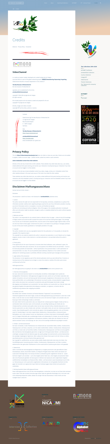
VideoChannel (16, 3)
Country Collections (86, 75)
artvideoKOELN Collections (87, 72)
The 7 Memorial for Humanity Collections (88, 85)
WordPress (98, 438)
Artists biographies (47, 417)
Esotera (92, 438)
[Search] (100, 3)
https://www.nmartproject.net (30, 133)
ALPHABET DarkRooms (86, 70)
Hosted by (45, 394)
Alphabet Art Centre (79, 417)
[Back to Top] (105, 442)
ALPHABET (84, 94)
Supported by (13, 417)
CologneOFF (84, 77)
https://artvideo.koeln (28, 138)
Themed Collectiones (86, 82)
